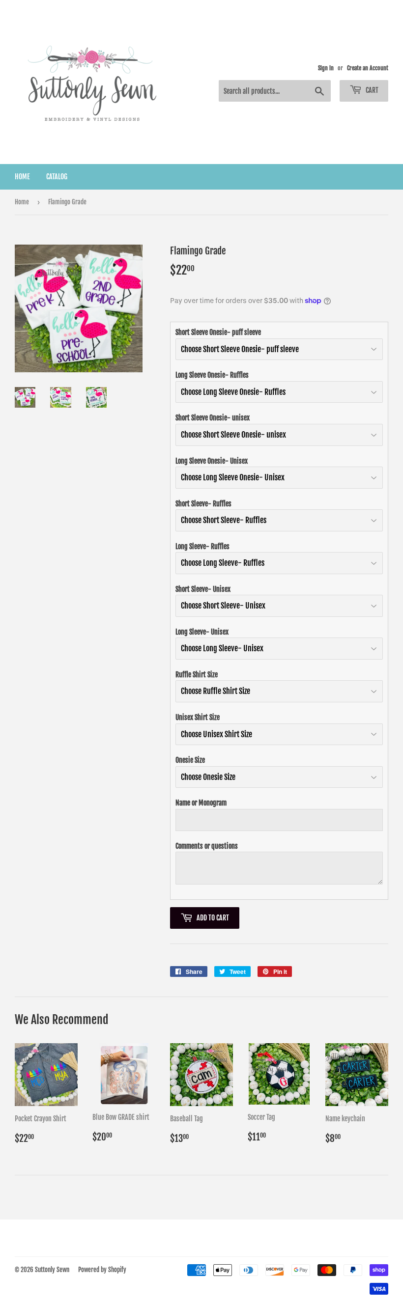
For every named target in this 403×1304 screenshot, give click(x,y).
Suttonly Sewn (52, 1270)
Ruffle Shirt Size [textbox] (196, 674)
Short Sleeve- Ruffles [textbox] (203, 503)
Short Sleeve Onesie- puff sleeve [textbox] (218, 332)
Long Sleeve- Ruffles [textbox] (202, 546)
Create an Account (367, 68)
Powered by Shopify (102, 1270)
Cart (371, 90)
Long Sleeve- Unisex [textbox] (202, 632)
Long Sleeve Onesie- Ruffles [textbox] (212, 375)
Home (22, 176)
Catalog (56, 176)
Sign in (326, 68)
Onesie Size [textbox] (190, 760)
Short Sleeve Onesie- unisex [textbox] (212, 418)
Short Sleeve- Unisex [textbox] (202, 589)
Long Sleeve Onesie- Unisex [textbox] (211, 461)
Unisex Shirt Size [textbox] (197, 717)
